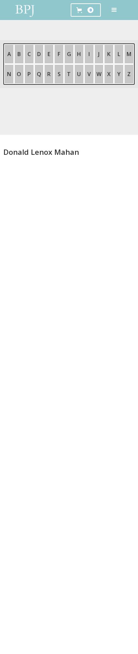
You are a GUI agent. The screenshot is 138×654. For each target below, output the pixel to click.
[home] (25, 10)
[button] (114, 10)
